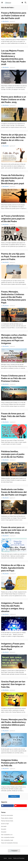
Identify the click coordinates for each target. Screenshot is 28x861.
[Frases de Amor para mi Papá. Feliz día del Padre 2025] (14, 431)
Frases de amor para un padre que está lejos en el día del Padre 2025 (14, 530)
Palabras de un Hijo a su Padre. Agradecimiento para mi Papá (13, 568)
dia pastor (3, 832)
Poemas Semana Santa (7, 820)
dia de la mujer (5, 823)
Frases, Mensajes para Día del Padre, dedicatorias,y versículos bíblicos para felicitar (14, 723)
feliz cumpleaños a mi (6, 834)
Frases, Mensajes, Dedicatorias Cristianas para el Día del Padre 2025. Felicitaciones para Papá (13, 297)
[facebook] (7, 805)
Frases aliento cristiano (7, 818)
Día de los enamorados (7, 815)
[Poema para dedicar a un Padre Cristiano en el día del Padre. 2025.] (14, 115)
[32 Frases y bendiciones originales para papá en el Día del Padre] (14, 234)
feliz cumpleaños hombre (7, 837)
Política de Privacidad (18, 858)
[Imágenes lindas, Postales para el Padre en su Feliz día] (14, 778)
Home (5, 858)
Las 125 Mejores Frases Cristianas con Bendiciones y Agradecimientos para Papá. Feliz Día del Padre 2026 (13, 57)
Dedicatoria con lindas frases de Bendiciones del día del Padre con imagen (14, 492)
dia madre (3, 826)
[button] (2, 2)
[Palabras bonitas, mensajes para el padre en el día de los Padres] (14, 469)
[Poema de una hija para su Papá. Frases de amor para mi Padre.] (14, 272)
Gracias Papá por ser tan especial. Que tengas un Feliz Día (13, 684)
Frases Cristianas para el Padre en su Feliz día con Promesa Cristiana (13, 378)
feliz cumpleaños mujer (7, 840)
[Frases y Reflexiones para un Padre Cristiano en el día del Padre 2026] (14, 31)
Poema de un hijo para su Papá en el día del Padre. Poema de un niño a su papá (13, 138)
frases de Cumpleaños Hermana (9, 843)
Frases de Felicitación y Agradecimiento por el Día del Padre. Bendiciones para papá (12, 179)
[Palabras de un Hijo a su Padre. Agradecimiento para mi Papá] (14, 583)
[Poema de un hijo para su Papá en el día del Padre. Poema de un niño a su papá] (14, 155)
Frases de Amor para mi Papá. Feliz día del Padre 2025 (13, 416)
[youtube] (20, 805)
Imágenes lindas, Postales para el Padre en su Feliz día (13, 763)
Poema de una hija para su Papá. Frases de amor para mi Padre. (13, 256)
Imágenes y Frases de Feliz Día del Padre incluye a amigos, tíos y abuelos (12, 607)
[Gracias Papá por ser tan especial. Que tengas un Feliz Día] (14, 699)
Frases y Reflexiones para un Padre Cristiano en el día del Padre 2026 (13, 15)
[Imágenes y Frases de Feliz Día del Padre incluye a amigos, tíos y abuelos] (14, 624)
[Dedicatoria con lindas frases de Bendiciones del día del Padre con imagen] (14, 507)
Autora (10, 858)
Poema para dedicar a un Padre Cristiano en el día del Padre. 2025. (13, 99)
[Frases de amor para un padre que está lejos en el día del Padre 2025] (14, 545)
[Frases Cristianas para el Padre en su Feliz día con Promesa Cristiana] (14, 393)
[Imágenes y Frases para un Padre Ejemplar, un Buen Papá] (14, 661)
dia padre (3, 829)
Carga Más (13, 796)
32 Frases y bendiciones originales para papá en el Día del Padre (13, 218)
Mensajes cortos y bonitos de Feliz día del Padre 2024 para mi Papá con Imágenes (14, 339)
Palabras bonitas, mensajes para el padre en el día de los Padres (12, 454)
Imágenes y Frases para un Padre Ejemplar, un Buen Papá (12, 646)
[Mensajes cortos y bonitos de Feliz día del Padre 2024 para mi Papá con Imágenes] (14, 355)
